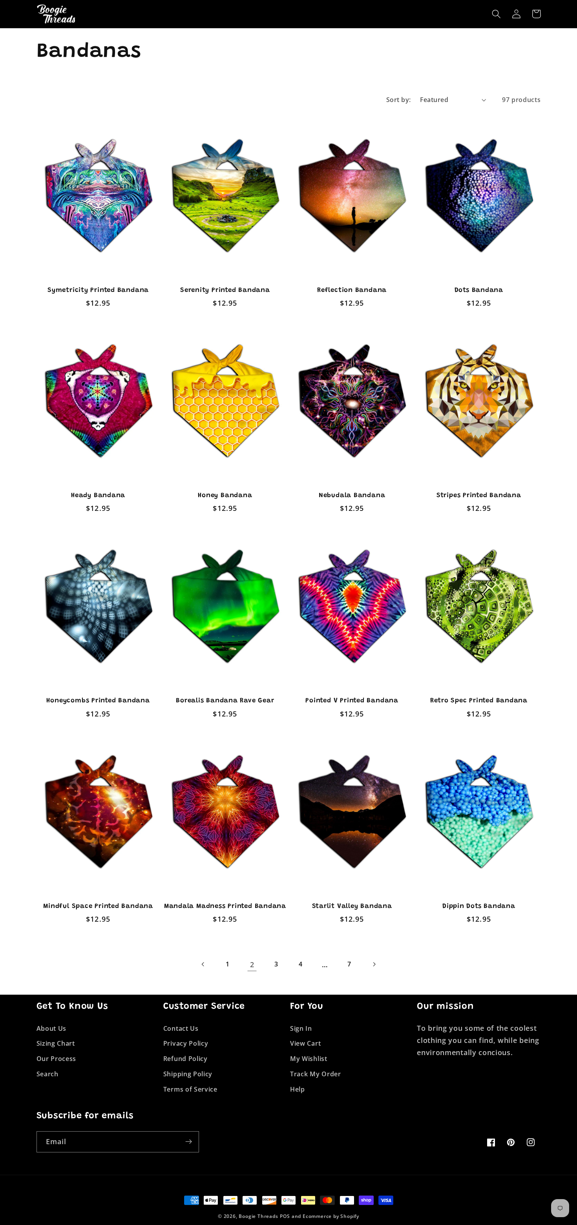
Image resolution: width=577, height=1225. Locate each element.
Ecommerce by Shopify (331, 1216)
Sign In (301, 1028)
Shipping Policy (187, 1074)
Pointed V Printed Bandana (351, 701)
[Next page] (374, 964)
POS (285, 1216)
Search (47, 1074)
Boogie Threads (258, 1216)
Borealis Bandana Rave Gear (225, 701)
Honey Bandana (225, 495)
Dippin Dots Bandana (478, 906)
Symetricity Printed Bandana (98, 290)
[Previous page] (203, 964)
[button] (497, 14)
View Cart (305, 1043)
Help (297, 1089)
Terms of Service (190, 1089)
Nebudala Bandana (352, 495)
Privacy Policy (185, 1043)
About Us (52, 1028)
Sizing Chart (56, 1043)
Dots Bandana (479, 290)
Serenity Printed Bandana (225, 290)
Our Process (57, 1058)
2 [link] (252, 964)
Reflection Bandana (352, 290)
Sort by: (398, 99)
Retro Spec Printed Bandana (479, 701)
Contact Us (181, 1028)
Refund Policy (185, 1058)
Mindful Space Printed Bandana (98, 906)
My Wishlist (308, 1058)
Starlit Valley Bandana (352, 906)
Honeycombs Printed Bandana (98, 701)
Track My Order (315, 1074)
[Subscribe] (189, 1141)
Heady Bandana (98, 495)
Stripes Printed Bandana (478, 495)
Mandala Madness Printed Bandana (225, 906)
